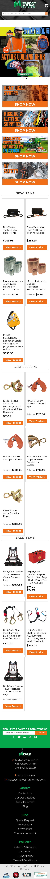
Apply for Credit (25, 802)
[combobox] (25, 14)
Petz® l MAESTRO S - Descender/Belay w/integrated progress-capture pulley (13, 342)
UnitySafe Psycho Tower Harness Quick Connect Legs (13, 575)
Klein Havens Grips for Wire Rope (11, 513)
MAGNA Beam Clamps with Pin (12, 458)
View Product (13, 247)
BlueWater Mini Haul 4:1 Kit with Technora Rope (36, 230)
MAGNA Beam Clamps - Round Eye (36, 403)
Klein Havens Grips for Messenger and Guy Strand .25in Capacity (12, 406)
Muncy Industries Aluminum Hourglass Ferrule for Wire (13, 285)
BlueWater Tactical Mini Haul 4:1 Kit (10, 230)
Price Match (25, 851)
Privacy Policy (25, 855)
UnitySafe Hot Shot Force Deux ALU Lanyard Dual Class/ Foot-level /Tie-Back (36, 636)
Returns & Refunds (25, 847)
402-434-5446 (26, 775)
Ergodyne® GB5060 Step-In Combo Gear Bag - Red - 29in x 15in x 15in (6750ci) (37, 577)
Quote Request (25, 820)
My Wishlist (25, 829)
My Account (25, 824)
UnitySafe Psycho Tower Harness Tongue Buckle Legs (13, 690)
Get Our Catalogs (25, 797)
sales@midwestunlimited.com (26, 779)
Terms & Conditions (25, 860)
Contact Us (25, 793)
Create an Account (25, 833)
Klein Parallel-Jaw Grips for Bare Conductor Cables (37, 460)
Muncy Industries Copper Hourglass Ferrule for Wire (36, 285)
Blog (25, 806)
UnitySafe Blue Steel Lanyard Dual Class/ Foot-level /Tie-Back (12, 634)
